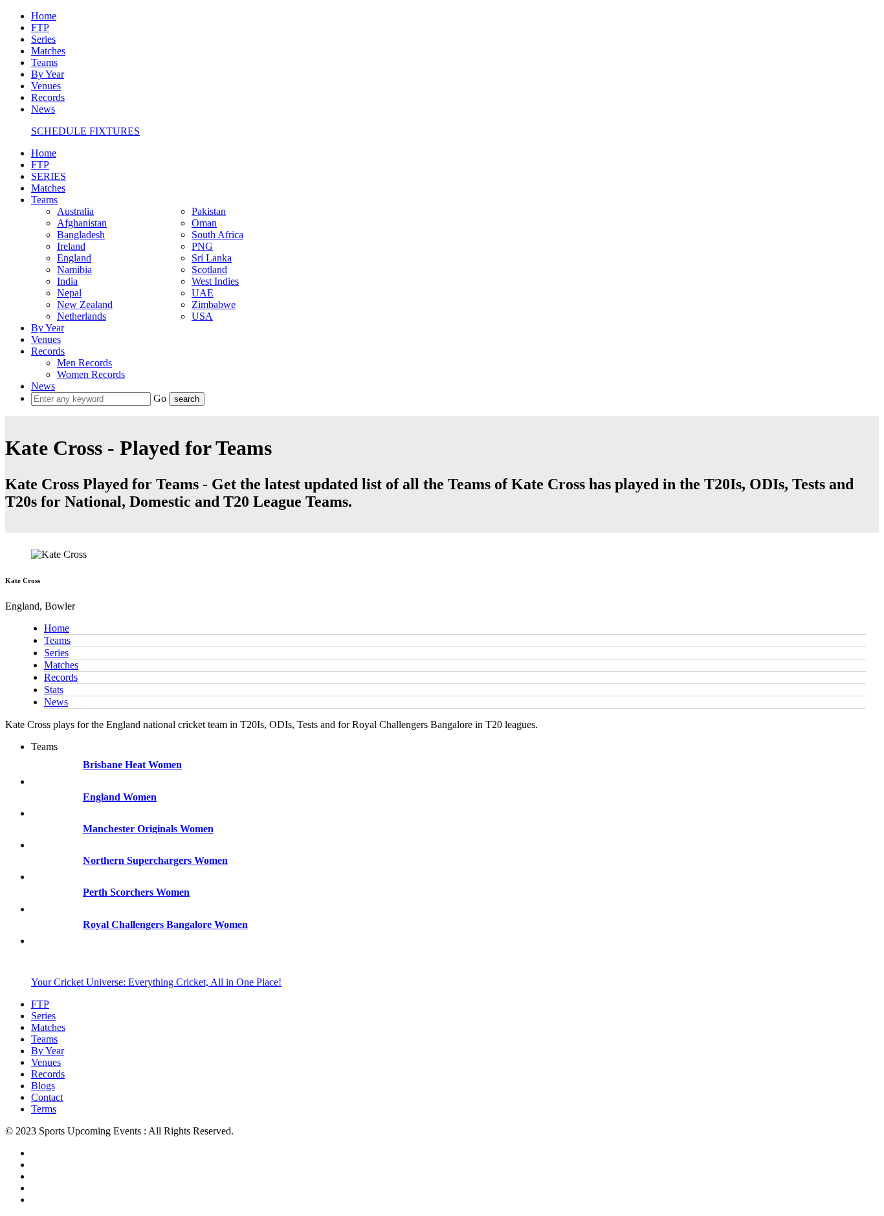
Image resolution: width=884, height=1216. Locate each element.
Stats (53, 689)
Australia (75, 211)
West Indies (215, 281)
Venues (46, 85)
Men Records (84, 362)
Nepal (69, 292)
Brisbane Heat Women (132, 764)
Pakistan (209, 211)
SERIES (48, 176)
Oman (204, 222)
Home (43, 15)
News (43, 109)
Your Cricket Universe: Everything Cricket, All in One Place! (156, 982)
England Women (120, 796)
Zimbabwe (214, 304)
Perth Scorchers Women (136, 892)
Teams (44, 62)
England (74, 257)
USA (202, 316)
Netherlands (81, 316)
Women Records (91, 374)
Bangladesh (81, 234)
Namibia (74, 269)
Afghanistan (82, 222)
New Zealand (85, 304)
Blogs (43, 1085)
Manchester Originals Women (148, 828)
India (67, 281)
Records (48, 97)
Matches (48, 50)
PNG (202, 246)
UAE (203, 292)
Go (161, 398)
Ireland (71, 246)
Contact (47, 1097)
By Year (47, 74)
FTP (40, 27)
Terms (43, 1108)
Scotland (209, 269)
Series (43, 39)
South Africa (217, 234)
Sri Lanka (212, 257)
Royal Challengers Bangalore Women (165, 924)
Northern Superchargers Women (155, 860)
